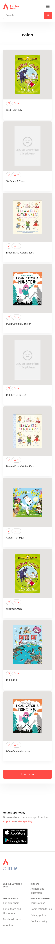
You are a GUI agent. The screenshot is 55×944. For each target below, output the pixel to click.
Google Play (25, 821)
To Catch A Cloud (16, 181)
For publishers (11, 903)
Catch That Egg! (15, 537)
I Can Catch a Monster (18, 323)
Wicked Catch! (14, 110)
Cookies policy (39, 921)
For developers (12, 919)
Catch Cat (11, 680)
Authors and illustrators (37, 891)
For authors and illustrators (12, 911)
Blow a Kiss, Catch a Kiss (20, 252)
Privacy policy (38, 915)
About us (8, 925)
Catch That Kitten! (16, 395)
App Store (9, 821)
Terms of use (38, 903)
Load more (27, 774)
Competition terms (41, 909)
